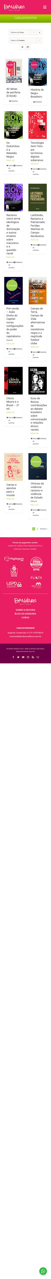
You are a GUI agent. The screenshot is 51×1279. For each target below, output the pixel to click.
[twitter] (18, 657)
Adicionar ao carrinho (10, 168)
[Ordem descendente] (39, 32)
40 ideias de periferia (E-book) (13, 92)
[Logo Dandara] (14, 5)
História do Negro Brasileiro (37, 93)
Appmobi (32, 651)
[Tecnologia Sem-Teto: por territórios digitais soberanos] (37, 125)
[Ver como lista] (27, 47)
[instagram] (28, 657)
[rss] (33, 657)
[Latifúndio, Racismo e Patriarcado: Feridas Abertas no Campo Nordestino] (37, 197)
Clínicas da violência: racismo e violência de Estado (37, 490)
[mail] (38, 657)
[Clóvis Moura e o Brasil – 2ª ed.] (13, 380)
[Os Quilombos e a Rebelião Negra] (13, 125)
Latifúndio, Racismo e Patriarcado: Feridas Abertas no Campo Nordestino (38, 226)
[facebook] (13, 657)
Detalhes (14, 101)
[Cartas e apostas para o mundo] (13, 467)
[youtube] (23, 657)
